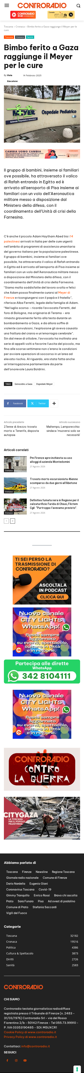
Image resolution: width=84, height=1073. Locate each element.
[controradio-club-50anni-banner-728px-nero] (42, 157)
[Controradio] (42, 5)
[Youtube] (24, 1060)
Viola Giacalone (12, 78)
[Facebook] (7, 1060)
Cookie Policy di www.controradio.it (30, 1032)
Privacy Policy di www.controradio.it (30, 1037)
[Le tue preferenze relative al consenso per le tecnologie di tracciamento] (77, 1069)
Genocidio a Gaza (23, 383)
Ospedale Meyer (44, 383)
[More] (54, 403)
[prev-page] (6, 521)
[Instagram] (16, 1060)
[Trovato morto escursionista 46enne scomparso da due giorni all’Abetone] (15, 485)
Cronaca (20, 37)
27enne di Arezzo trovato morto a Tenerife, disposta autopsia (21, 431)
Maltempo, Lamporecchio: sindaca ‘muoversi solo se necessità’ (63, 431)
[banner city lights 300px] (42, 655)
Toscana (9, 37)
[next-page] (12, 521)
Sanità (30, 37)
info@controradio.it (35, 1046)
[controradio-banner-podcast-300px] (42, 603)
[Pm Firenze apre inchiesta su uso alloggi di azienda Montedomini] (15, 464)
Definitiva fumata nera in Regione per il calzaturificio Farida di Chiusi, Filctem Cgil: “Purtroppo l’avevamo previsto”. (54, 504)
